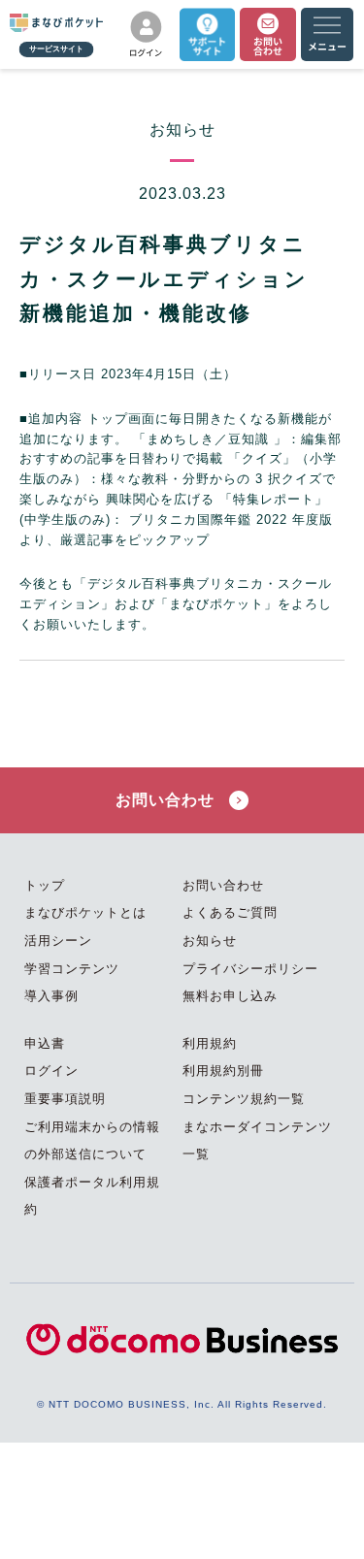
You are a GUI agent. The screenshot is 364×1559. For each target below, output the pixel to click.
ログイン (51, 1070)
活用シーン (58, 940)
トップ (44, 885)
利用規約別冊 (223, 1070)
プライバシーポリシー (250, 968)
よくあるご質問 (230, 912)
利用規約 (209, 1043)
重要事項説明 (65, 1098)
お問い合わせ (167, 800)
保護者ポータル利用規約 (92, 1196)
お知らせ (209, 940)
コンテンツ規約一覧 (243, 1098)
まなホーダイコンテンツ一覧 (257, 1141)
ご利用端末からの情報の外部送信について (92, 1141)
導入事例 (51, 996)
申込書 (44, 1043)
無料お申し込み (230, 996)
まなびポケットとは (85, 912)
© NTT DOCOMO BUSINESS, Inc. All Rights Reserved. (182, 1404)
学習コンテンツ (71, 968)
